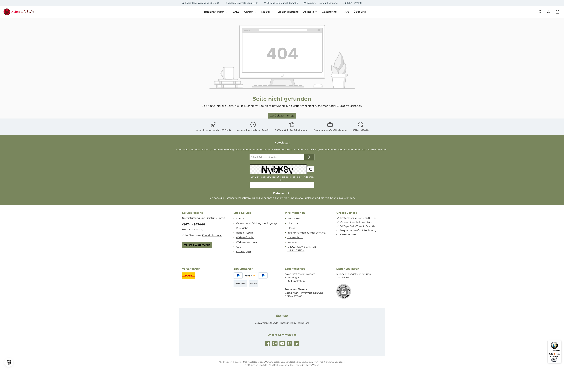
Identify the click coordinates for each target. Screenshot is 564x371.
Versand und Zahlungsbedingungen (257, 223)
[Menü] (559, 342)
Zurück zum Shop (282, 115)
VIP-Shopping (244, 251)
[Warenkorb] (557, 12)
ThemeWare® (312, 365)
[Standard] (188, 275)
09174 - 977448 (354, 3)
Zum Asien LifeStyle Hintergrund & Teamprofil (282, 323)
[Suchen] (539, 12)
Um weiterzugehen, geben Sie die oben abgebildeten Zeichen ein (282, 178)
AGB (301, 198)
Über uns (292, 223)
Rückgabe (242, 228)
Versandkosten (272, 362)
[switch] (554, 360)
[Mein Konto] (548, 12)
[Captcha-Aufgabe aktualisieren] (310, 169)
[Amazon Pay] (250, 275)
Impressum (294, 242)
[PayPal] (238, 275)
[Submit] (309, 157)
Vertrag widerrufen (197, 244)
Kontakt (241, 218)
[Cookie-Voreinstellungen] (8, 362)
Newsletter (294, 218)
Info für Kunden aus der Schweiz (306, 232)
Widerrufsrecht (245, 237)
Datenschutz (295, 237)
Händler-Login (244, 232)
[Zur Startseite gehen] (19, 12)
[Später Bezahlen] (263, 275)
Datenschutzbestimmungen (242, 198)
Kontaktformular (212, 235)
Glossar (291, 228)
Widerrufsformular (247, 242)
